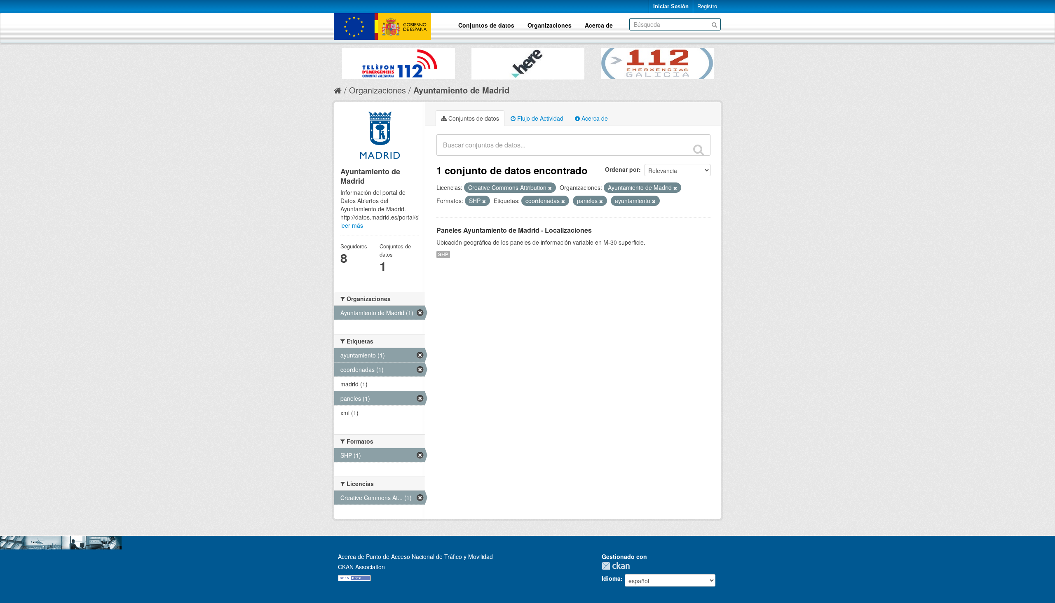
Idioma (611, 578)
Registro (707, 6)
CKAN (618, 565)
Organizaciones (550, 25)
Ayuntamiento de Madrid (461, 90)
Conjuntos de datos (486, 25)
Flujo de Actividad (539, 118)
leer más (351, 225)
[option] (398, 61)
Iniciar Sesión (671, 6)
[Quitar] (550, 188)
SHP (443, 254)
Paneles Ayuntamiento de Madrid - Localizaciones (514, 230)
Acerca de (599, 25)
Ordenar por (622, 169)
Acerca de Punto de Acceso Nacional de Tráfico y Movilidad (415, 556)
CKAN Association (361, 567)
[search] (698, 149)
